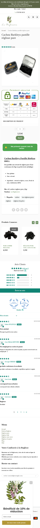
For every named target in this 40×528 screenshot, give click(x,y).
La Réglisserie (15, 192)
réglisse (8, 201)
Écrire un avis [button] (20, 290)
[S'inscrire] (35, 475)
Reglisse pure (5, 433)
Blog (3, 441)
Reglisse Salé (5, 435)
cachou (17, 197)
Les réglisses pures (28, 197)
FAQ (3, 443)
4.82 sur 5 (25, 268)
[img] (4, 321)
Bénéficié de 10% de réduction (16, 510)
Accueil (4, 30)
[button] (6, 47)
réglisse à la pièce (18, 201)
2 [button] (17, 412)
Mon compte (17, 9)
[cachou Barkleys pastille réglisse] (20, 66)
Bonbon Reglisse (6, 431)
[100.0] (14, 303)
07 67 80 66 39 (20, 12)
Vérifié (19, 310)
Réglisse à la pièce (7, 439)
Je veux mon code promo (16, 523)
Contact (23, 9)
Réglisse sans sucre (7, 437)
